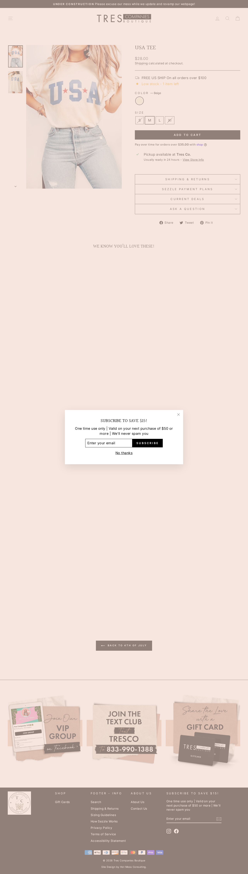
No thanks (124, 453)
